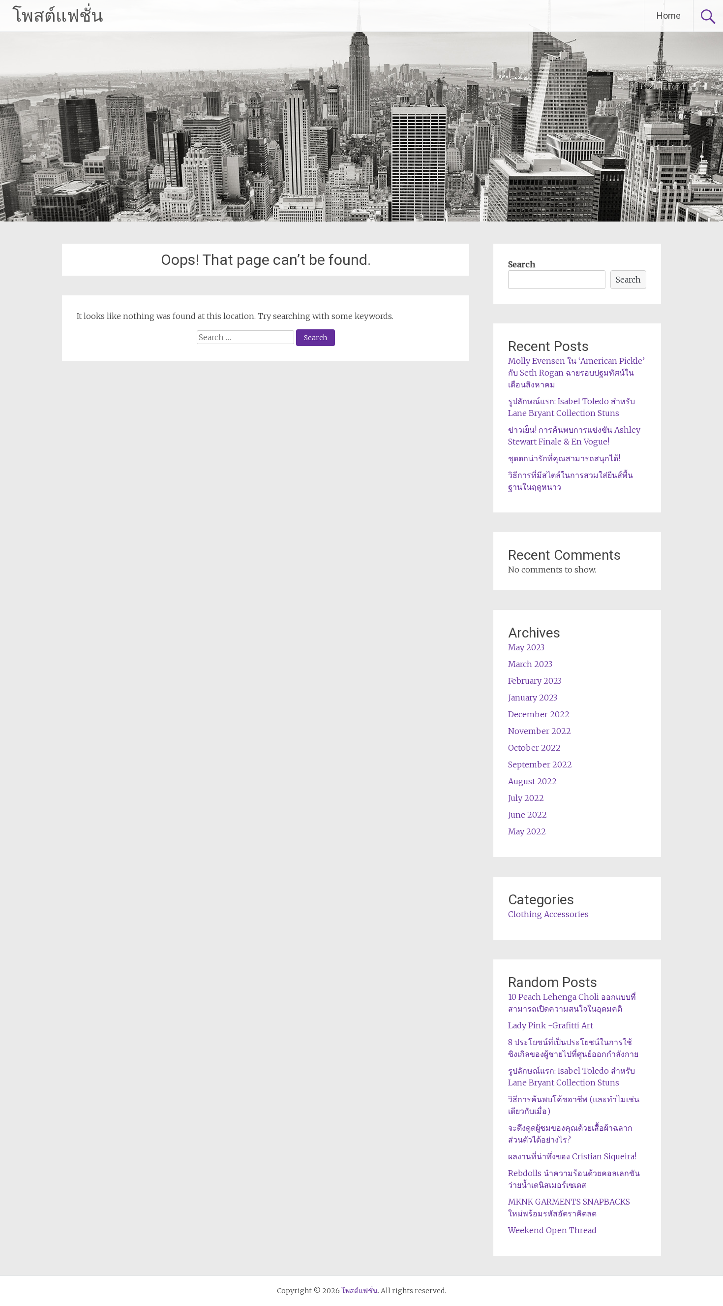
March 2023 (530, 664)
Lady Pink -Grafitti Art (550, 1025)
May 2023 (526, 647)
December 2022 (539, 714)
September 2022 (540, 764)
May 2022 (527, 831)
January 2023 (532, 697)
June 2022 (527, 815)
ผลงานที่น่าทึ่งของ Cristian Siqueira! (572, 1156)
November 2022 (539, 731)
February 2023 (535, 681)
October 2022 (534, 748)
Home (669, 15)
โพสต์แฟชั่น (57, 15)
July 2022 (526, 798)
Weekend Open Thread (552, 1230)
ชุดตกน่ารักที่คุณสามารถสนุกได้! (564, 458)
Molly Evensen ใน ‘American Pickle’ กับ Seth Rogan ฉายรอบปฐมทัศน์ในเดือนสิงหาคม (576, 372)
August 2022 (532, 781)
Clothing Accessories (548, 914)
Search (521, 264)
